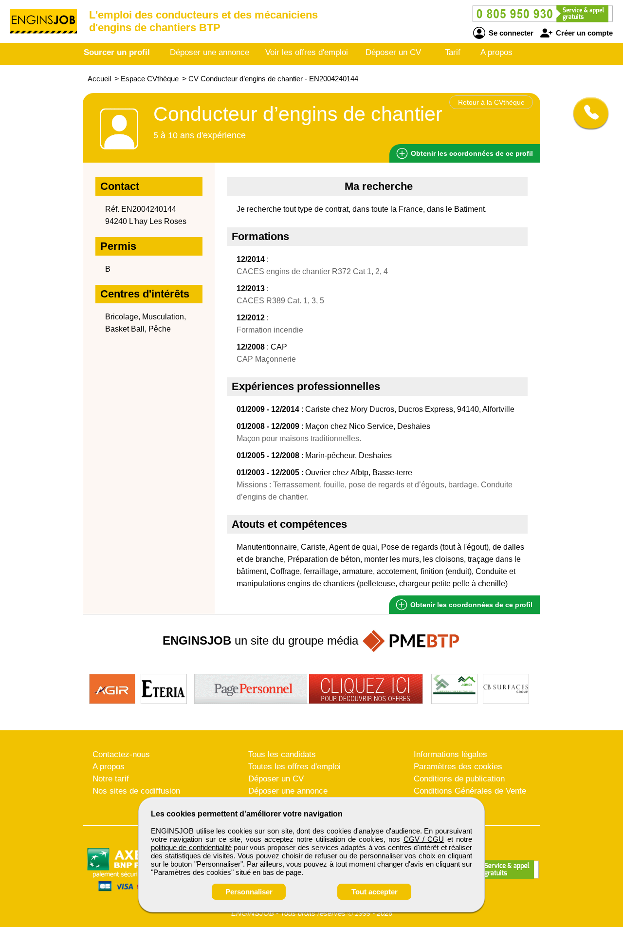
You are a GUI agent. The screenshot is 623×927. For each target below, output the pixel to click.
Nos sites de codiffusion (136, 791)
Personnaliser (249, 892)
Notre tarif (110, 778)
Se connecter (510, 33)
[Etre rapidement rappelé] (587, 113)
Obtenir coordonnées (471, 153)
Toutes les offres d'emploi (294, 766)
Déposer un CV (393, 52)
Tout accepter (374, 892)
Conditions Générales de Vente (470, 791)
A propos (496, 52)
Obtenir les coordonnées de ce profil (470, 605)
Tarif (452, 52)
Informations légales (450, 754)
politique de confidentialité (191, 847)
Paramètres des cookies (458, 766)
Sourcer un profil (117, 52)
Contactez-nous (121, 754)
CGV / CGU (423, 839)
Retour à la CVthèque (491, 102)
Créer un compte (583, 33)
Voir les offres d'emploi (306, 52)
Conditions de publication (459, 778)
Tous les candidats (282, 754)
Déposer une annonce (209, 52)
